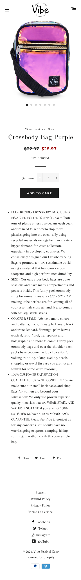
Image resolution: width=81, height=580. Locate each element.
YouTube (43, 541)
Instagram (42, 535)
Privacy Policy (40, 505)
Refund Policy (40, 499)
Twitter (43, 528)
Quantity (28, 178)
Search (40, 492)
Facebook (43, 522)
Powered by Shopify (40, 557)
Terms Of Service (40, 512)
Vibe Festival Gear (46, 552)
